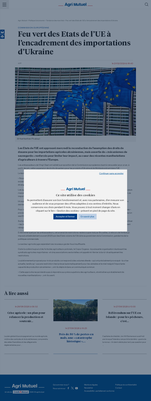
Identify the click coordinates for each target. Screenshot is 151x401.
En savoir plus (87, 216)
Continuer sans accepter (111, 173)
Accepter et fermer (65, 216)
